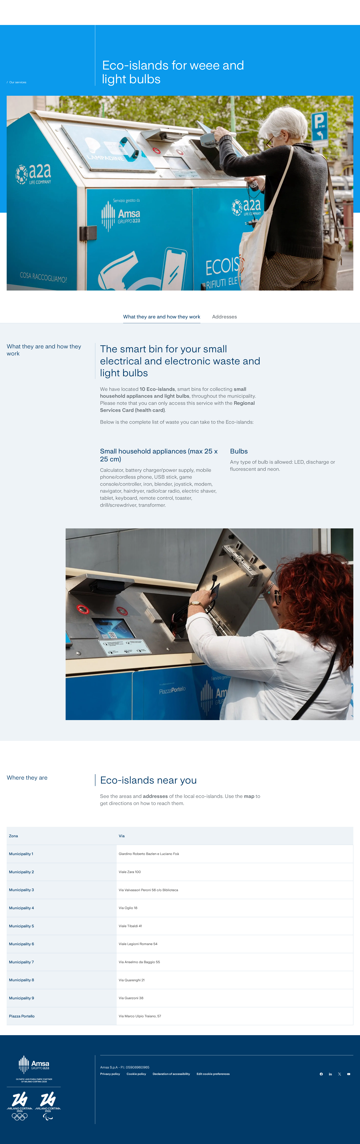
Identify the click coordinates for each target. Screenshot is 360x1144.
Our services (17, 82)
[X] (339, 1074)
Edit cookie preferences (213, 1074)
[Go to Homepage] (34, 1088)
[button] (161, 317)
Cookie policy (136, 1074)
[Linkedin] (330, 1074)
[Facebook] (321, 1074)
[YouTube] (348, 1074)
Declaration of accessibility (171, 1074)
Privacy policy (110, 1074)
